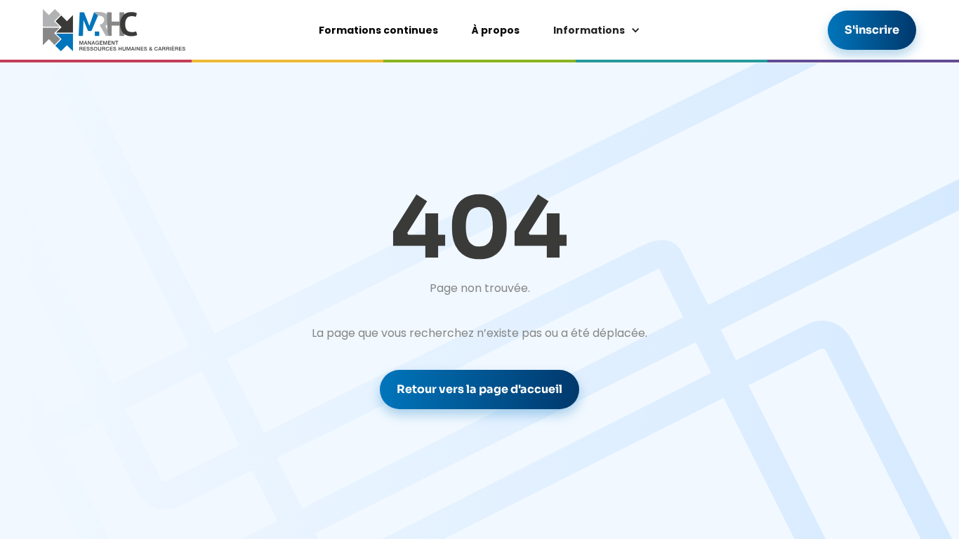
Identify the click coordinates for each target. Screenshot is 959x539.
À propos (496, 30)
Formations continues (378, 30)
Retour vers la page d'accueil (479, 389)
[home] (114, 30)
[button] (597, 30)
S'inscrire (872, 29)
